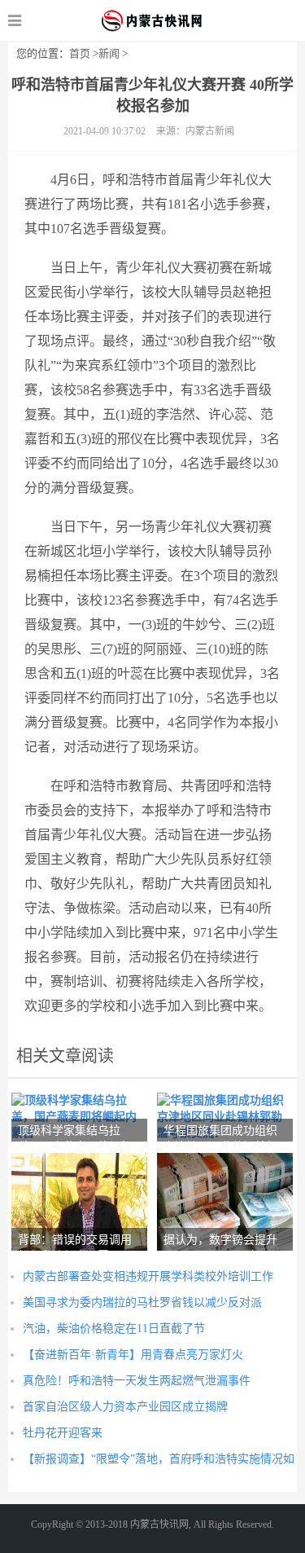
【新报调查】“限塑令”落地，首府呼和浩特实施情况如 (158, 1459)
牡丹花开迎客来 (62, 1433)
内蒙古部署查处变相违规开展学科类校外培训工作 (148, 1276)
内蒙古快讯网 (152, 20)
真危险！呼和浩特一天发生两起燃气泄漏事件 (137, 1381)
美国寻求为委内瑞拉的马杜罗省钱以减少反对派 (142, 1302)
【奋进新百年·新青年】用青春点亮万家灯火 (133, 1354)
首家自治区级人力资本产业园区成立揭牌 (125, 1407)
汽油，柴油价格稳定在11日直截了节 (114, 1328)
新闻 (109, 53)
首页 (79, 53)
